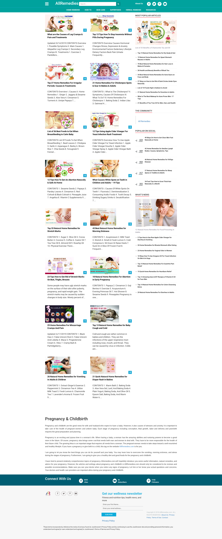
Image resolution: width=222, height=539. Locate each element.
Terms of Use (156, 517)
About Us (139, 3)
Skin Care (100, 10)
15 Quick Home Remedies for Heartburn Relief (154, 271)
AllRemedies (67, 3)
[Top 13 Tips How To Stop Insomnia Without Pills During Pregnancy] (104, 23)
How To (88, 10)
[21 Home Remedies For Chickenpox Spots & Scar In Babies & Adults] (104, 71)
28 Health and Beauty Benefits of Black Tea (153, 70)
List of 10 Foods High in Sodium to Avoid (152, 88)
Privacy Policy (108, 520)
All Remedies (144, 121)
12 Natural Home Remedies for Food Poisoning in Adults (154, 231)
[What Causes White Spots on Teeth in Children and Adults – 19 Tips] (104, 168)
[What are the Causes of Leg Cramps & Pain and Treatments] (59, 23)
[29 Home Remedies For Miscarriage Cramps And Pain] (59, 314)
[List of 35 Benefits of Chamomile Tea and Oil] (156, 32)
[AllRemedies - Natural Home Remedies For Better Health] (48, 494)
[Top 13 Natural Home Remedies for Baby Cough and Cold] (104, 314)
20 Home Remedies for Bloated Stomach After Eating (157, 245)
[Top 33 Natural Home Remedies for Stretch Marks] (58, 217)
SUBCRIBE (109, 514)
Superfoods (115, 10)
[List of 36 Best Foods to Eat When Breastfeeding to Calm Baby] (59, 120)
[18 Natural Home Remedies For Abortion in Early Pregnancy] (104, 265)
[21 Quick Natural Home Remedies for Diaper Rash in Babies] (103, 365)
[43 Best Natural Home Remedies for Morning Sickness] (103, 217)
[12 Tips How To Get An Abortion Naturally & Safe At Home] (59, 168)
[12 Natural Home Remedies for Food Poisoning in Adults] (156, 213)
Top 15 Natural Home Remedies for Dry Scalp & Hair (156, 53)
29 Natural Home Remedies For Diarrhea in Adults (156, 292)
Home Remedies (73, 10)
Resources (151, 10)
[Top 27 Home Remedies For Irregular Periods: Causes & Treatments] (59, 71)
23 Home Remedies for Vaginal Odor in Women (155, 250)
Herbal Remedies (133, 10)
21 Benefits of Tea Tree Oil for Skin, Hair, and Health (157, 103)
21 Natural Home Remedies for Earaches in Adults (156, 92)
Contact (165, 517)
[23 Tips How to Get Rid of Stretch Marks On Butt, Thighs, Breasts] (59, 265)
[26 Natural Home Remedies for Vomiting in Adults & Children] (58, 365)
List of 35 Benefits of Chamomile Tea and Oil (152, 48)
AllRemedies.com (126, 446)
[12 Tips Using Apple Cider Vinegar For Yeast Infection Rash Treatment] (104, 120)
